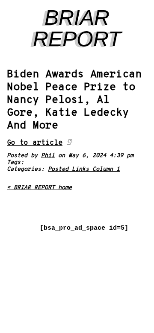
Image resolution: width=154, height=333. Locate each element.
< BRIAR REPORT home (39, 187)
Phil (48, 155)
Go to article (34, 142)
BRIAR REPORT (77, 28)
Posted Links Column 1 (84, 169)
